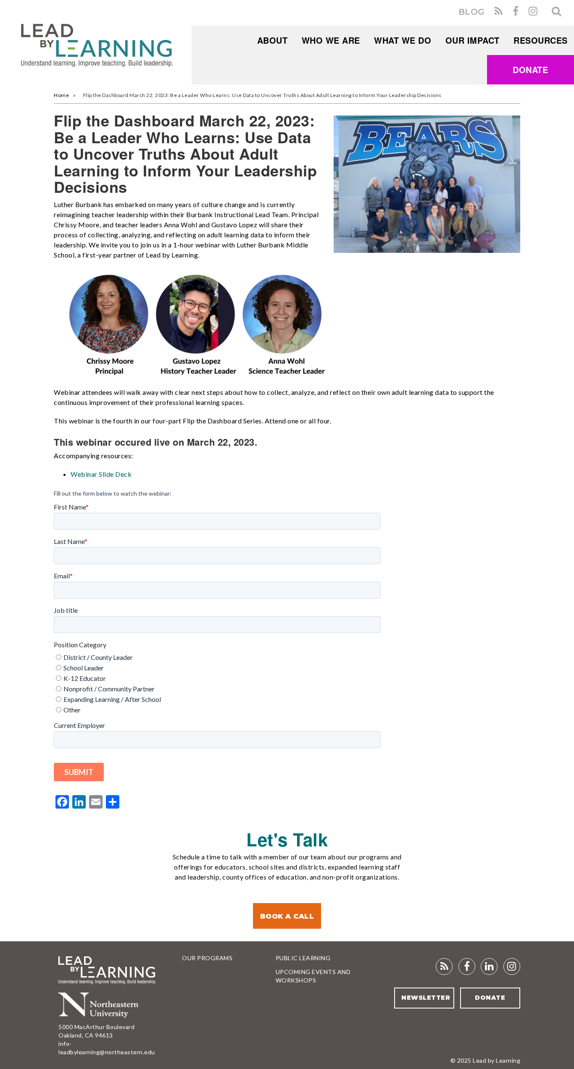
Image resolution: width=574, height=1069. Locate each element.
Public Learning (303, 957)
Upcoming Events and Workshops (313, 976)
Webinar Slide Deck (101, 474)
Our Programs (207, 957)
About (272, 40)
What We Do (402, 40)
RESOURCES (540, 40)
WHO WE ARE (331, 40)
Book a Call (287, 916)
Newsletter (425, 997)
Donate (530, 69)
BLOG (471, 12)
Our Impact (472, 40)
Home (61, 95)
